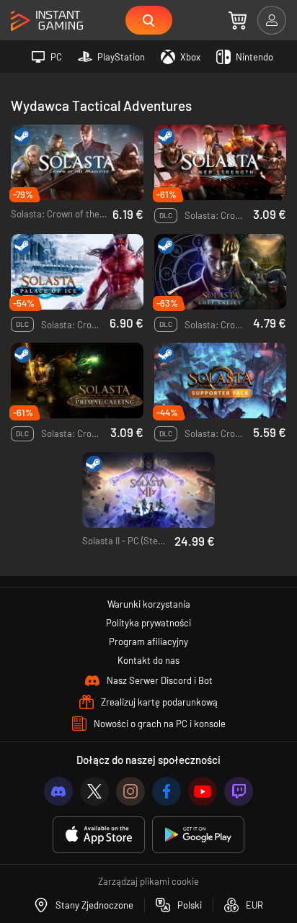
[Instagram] (130, 791)
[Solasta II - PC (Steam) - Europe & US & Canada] (148, 490)
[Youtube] (202, 791)
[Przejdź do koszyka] (238, 20)
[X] (94, 791)
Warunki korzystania (148, 604)
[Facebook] (166, 791)
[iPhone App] (99, 834)
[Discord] (58, 791)
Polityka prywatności (148, 623)
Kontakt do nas (148, 660)
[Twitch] (238, 791)
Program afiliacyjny (148, 641)
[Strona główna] (47, 21)
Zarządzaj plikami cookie (148, 881)
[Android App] (198, 834)
